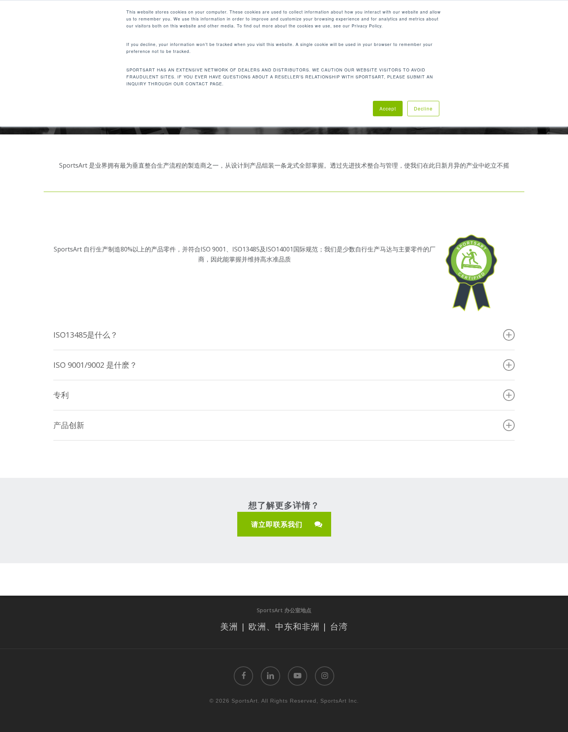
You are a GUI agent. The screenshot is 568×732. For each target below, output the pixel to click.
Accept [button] (387, 108)
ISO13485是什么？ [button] (85, 334)
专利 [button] (61, 395)
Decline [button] (423, 108)
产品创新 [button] (68, 425)
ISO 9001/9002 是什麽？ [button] (95, 365)
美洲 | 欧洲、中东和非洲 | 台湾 (284, 626)
